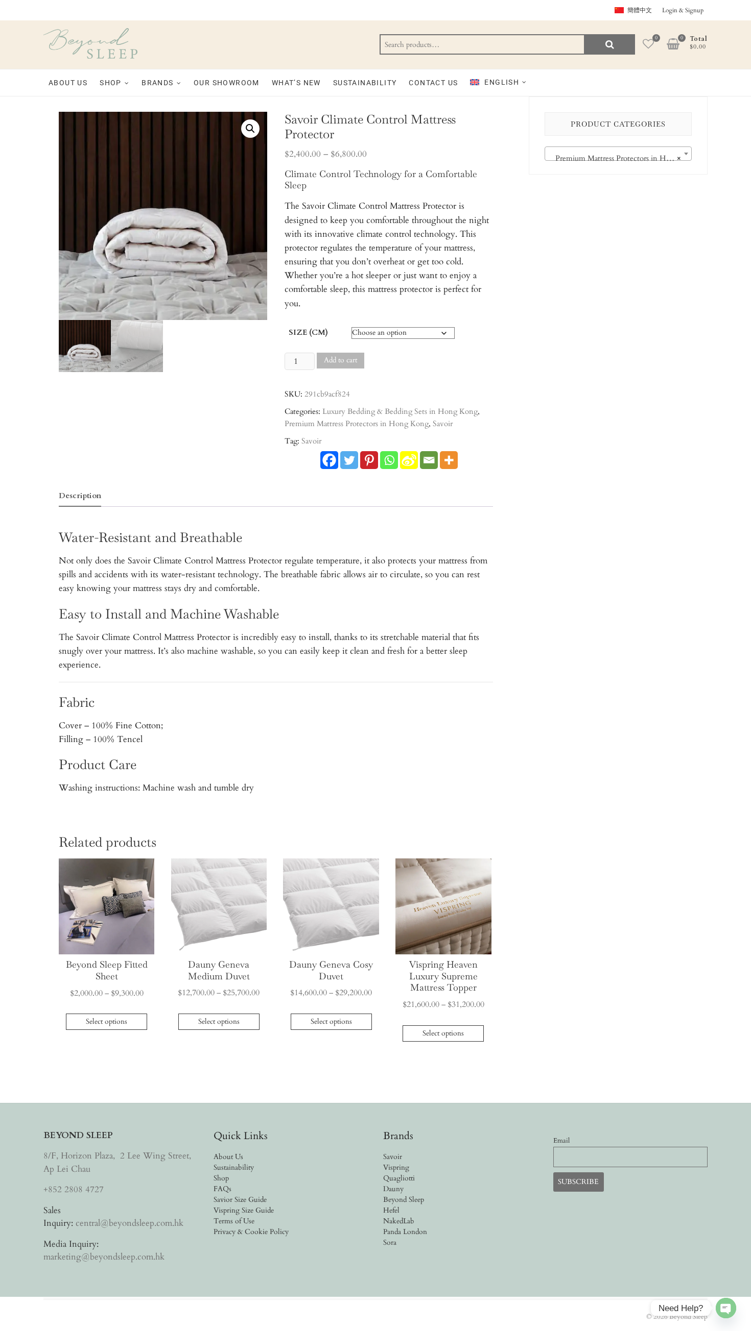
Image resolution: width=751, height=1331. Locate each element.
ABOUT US (68, 83)
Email (561, 1141)
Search (609, 44)
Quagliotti (399, 1178)
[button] (250, 128)
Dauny (393, 1189)
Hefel (391, 1210)
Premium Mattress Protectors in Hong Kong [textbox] (620, 158)
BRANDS (157, 83)
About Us (228, 1157)
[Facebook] (329, 460)
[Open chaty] (726, 1300)
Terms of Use (234, 1221)
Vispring (396, 1167)
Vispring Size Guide (244, 1210)
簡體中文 (639, 10)
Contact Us (433, 83)
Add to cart (340, 360)
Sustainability (365, 83)
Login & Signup (682, 10)
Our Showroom (227, 83)
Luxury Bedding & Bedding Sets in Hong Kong (400, 411)
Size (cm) (308, 332)
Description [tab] (80, 495)
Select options (106, 1021)
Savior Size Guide (240, 1199)
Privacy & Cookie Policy (251, 1232)
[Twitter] (349, 460)
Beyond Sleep (403, 1199)
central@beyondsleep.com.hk (129, 1223)
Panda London (405, 1232)
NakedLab (398, 1221)
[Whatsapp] (389, 460)
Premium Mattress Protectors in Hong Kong (357, 423)
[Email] (429, 460)
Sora (389, 1242)
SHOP (111, 83)
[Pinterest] (369, 460)
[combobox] (618, 153)
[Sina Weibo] (409, 460)
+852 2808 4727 (73, 1189)
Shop (221, 1178)
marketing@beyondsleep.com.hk (104, 1257)
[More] (449, 460)
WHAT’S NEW (296, 83)
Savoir (443, 423)
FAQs (222, 1189)
